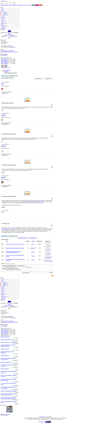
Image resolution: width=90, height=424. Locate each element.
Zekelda (48, 249)
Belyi (49, 245)
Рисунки (37, 5)
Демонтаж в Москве (5, 336)
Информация (3, 28)
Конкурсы (15, 5)
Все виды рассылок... (9, 35)
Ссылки (29, 5)
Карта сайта (3, 27)
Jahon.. (13, 47)
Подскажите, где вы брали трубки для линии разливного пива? (9, 394)
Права (13, 263)
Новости (6, 5)
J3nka (2, 61)
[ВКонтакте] (2, 66)
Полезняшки (20, 5)
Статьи (25, 5)
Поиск (8, 263)
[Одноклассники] (4, 66)
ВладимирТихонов (48, 260)
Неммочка (3, 145)
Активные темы (5, 14)
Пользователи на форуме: (5, 263)
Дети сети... (3, 1)
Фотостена (3, 291)
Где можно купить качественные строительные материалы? (13, 252)
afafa (2, 83)
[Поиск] (1, 3)
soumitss (33, 252)
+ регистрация (4, 55)
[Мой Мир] (6, 66)
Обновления (5, 12)
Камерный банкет (5, 368)
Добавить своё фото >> (6, 414)
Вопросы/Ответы (4, 23)
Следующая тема (32, 237)
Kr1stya (33, 244)
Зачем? (9, 33)
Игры (41, 5)
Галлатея (3, 177)
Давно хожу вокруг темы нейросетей (9, 342)
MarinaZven (33, 248)
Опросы (2, 24)
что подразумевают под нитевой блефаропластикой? (8, 345)
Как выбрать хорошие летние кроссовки (15, 248)
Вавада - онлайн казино (6, 362)
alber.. (2, 58)
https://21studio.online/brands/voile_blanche (35, 201)
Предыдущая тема (22, 237)
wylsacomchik (49, 257)
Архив (4, 286)
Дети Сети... (43, 416)
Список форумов (7, 70)
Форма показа (48, 78)
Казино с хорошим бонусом (7, 339)
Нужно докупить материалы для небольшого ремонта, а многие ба (8, 398)
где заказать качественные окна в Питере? (15, 244)
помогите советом (5, 348)
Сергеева (3, 114)
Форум (10, 5)
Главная (2, 5)
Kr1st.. (2, 62)
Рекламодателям (4, 296)
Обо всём (6, 71)
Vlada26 (48, 253)
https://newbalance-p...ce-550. (8, 228)
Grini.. (2, 63)
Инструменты (38, 78)
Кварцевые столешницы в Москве (8, 390)
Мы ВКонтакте (6, 67)
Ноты (33, 5)
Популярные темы (6, 13)
